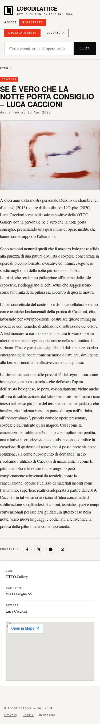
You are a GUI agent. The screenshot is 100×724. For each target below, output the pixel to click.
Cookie (28, 715)
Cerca (84, 48)
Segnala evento (22, 33)
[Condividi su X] (38, 549)
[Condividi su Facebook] (27, 549)
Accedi (10, 22)
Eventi (6, 68)
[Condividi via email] (62, 549)
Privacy (10, 715)
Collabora (56, 33)
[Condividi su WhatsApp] (50, 549)
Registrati (32, 22)
